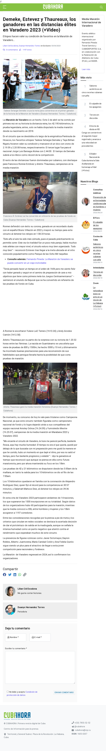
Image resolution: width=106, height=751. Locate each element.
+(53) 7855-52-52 (82, 723)
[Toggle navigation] (101, 7)
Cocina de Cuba (97, 238)
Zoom (96, 283)
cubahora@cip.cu (83, 730)
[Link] (24, 575)
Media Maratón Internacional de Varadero (91, 22)
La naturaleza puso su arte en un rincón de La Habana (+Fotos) (98, 296)
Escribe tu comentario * (16, 648)
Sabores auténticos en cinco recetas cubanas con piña (98, 252)
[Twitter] (10, 575)
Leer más (86, 69)
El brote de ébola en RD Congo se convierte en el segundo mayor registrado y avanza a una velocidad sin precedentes (91, 136)
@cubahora (79, 726)
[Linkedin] (15, 575)
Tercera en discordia (98, 273)
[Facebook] (5, 575)
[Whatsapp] (20, 575)
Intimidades (98, 268)
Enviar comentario (64, 692)
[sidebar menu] (4, 7)
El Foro (96, 218)
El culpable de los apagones (98, 225)
